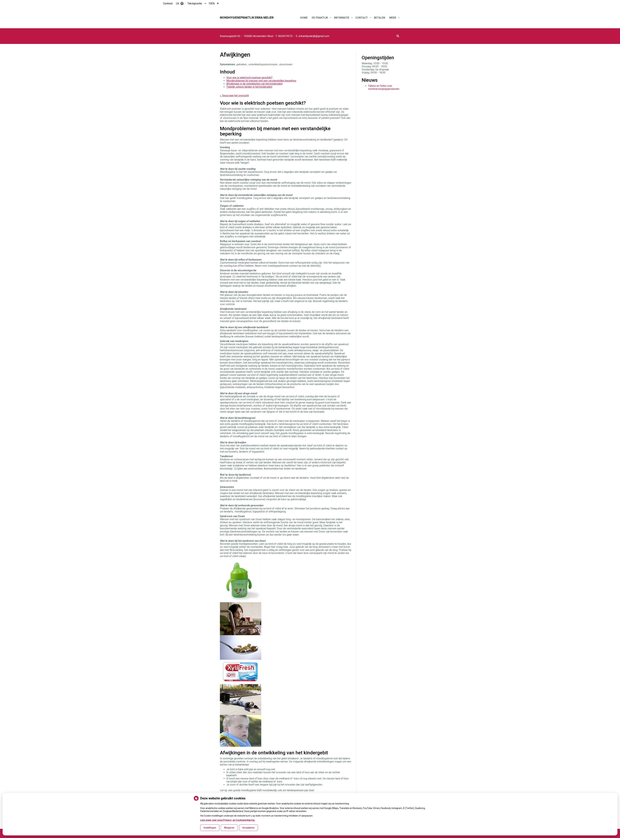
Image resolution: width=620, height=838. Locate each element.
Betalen (379, 17)
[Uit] (183, 3)
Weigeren (229, 827)
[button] (398, 36)
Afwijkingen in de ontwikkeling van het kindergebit (254, 83)
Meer (392, 17)
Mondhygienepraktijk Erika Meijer (247, 17)
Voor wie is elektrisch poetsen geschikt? (249, 77)
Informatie (341, 17)
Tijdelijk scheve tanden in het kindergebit (249, 86)
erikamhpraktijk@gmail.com (314, 36)
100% (211, 3)
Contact (361, 17)
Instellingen (210, 827)
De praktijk (320, 17)
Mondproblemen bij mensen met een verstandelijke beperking (261, 80)
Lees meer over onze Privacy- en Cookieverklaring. (227, 820)
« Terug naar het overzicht (234, 95)
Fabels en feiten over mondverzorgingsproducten (383, 87)
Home (304, 17)
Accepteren (248, 827)
